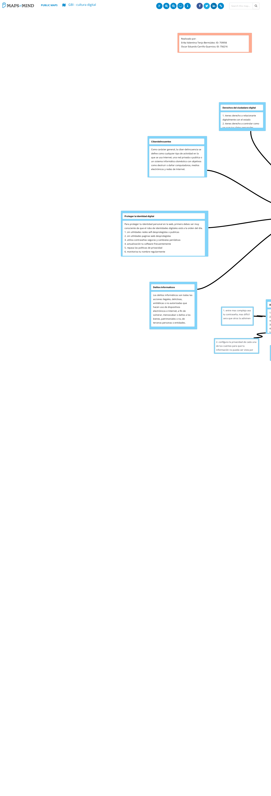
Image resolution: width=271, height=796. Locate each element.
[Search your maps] (256, 6)
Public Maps (49, 5)
